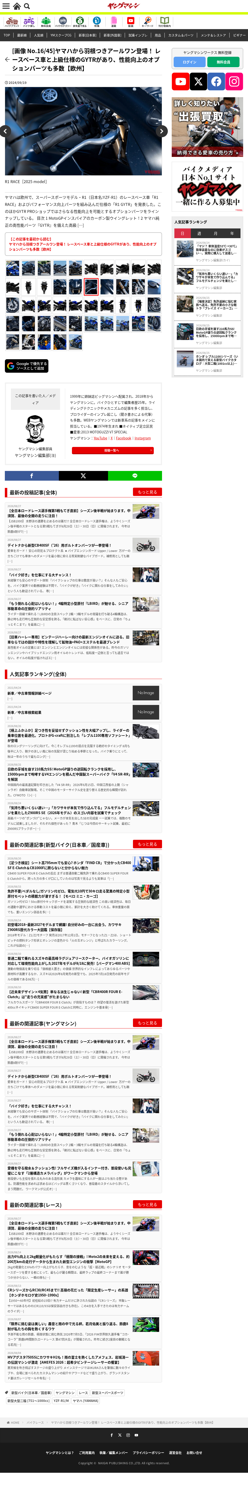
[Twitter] (83, 476)
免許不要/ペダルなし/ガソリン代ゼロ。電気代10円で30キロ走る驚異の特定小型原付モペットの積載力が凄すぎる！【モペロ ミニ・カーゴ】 (69, 893)
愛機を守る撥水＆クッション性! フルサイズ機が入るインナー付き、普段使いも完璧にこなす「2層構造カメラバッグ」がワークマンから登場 (69, 1170)
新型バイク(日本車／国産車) (31, 1392)
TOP (7, 35)
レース (83, 1392)
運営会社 (175, 1452)
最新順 (22, 35)
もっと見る (147, 492)
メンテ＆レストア (213, 35)
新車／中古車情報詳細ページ (30, 693)
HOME (15, 1422)
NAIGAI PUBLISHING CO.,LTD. (120, 1463)
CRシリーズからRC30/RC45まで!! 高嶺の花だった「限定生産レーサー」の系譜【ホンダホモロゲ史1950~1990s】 (68, 1292)
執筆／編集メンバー (114, 1452)
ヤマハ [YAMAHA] (85, 1400)
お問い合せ (194, 1452)
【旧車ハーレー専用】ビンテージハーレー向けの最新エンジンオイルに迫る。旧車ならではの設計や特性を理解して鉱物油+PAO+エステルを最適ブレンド (68, 639)
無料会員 (223, 61)
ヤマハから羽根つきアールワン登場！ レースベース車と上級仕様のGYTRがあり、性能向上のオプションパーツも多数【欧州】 (133, 1422)
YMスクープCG (61, 35)
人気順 (38, 35)
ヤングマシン (65, 1392)
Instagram (143, 438)
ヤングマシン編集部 (209, 287)
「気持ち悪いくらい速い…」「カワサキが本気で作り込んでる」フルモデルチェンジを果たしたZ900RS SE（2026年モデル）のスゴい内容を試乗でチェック (69, 810)
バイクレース (35, 1422)
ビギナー (239, 35)
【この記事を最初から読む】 (82, 243)
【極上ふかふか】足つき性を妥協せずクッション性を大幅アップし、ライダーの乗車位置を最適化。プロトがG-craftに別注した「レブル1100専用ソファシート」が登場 (69, 735)
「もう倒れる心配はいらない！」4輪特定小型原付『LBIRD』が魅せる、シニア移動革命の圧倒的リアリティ (68, 606)
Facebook (123, 438)
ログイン (189, 61)
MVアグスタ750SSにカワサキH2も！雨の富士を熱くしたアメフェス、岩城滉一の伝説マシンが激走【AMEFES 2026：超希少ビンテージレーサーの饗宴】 (68, 1360)
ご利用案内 (87, 1452)
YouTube (100, 438)
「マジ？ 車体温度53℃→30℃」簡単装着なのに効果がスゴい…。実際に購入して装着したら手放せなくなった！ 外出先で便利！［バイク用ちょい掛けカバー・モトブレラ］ (216, 249)
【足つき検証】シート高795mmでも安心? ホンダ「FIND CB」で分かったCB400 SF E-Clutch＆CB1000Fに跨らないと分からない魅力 (69, 865)
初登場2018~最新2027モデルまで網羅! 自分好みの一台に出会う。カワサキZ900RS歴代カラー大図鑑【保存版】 (65, 927)
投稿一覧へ (111, 450)
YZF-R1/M (61, 1400)
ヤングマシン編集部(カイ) (213, 260)
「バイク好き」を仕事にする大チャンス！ (40, 574)
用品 (158, 35)
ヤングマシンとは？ (60, 1452)
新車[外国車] (112, 35)
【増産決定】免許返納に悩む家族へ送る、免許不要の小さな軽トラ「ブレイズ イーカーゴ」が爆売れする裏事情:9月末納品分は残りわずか (216, 305)
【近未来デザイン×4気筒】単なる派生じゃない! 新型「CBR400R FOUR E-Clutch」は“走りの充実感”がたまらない (65, 994)
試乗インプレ (138, 35)
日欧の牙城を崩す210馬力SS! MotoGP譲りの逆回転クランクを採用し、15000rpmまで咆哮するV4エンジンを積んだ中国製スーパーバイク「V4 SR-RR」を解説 (69, 774)
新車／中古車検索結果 (24, 712)
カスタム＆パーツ (181, 35)
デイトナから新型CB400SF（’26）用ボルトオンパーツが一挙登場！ (60, 545)
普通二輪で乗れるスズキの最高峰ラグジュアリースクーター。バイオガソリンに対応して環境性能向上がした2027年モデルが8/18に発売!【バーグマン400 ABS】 (69, 961)
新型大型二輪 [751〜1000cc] (29, 1400)
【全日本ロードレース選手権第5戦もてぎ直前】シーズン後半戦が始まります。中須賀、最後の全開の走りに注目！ (69, 513)
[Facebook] (32, 476)
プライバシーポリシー (148, 1452)
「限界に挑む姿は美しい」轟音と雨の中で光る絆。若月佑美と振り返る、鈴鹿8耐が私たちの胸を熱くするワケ (68, 1326)
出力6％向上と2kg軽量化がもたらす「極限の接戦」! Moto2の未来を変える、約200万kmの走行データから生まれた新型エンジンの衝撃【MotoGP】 (69, 1259)
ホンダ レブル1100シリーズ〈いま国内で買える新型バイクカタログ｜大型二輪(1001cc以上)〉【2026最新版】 (217, 360)
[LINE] (135, 476)
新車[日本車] (87, 35)
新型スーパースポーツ (107, 1392)
